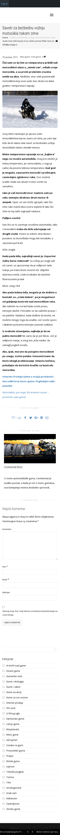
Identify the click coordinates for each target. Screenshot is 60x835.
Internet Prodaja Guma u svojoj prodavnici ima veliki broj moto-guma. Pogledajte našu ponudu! (28, 381)
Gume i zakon (13, 686)
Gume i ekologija (15, 681)
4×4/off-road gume (16, 665)
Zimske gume (13, 809)
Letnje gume (12, 724)
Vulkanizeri (11, 798)
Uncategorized (13, 787)
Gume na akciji (13, 692)
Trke (8, 782)
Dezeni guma (13, 670)
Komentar (6, 529)
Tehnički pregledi (15, 771)
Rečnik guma (13, 761)
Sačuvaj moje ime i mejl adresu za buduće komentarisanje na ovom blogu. (29, 613)
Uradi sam (11, 793)
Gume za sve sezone (17, 697)
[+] (30, 448)
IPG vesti (10, 708)
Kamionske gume (15, 718)
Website (6, 592)
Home (5, 37)
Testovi (10, 777)
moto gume (36, 57)
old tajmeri (11, 739)
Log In (4, 3)
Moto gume (25, 57)
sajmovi (10, 766)
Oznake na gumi (14, 745)
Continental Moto (13, 467)
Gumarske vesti (14, 676)
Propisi (9, 755)
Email (4, 579)
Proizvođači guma (15, 750)
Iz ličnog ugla (13, 713)
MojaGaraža (12, 729)
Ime (4, 566)
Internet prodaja (14, 702)
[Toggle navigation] (51, 15)
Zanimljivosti (12, 803)
